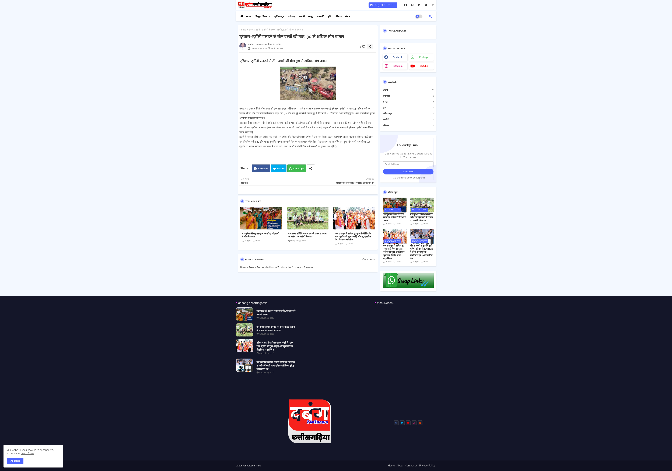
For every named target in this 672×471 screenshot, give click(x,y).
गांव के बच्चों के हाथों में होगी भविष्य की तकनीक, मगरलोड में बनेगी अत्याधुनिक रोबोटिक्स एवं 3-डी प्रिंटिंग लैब (421, 252)
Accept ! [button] (15, 460)
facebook (397, 57)
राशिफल (338, 16)
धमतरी (302, 16)
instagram (397, 66)
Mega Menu (261, 16)
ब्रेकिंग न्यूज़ (279, 16)
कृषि (329, 16)
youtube (424, 66)
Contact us (411, 465)
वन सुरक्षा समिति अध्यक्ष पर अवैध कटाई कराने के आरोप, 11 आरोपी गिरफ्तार (307, 235)
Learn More (27, 453)
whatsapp (424, 57)
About (400, 465)
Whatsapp (298, 168)
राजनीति (320, 16)
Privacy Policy (427, 465)
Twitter (281, 168)
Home (247, 16)
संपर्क (347, 16)
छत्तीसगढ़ (292, 16)
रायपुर (310, 16)
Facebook (263, 168)
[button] (430, 16)
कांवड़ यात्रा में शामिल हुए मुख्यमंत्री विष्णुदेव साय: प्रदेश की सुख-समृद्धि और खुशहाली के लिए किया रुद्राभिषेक (353, 236)
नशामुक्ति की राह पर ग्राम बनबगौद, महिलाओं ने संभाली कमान (260, 235)
